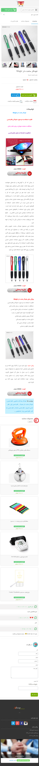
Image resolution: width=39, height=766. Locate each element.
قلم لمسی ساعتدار (19, 408)
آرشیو (30, 421)
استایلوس (18, 411)
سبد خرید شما (8, 10)
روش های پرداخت (33, 735)
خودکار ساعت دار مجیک (26, 404)
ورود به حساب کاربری (23, 760)
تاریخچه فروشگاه (34, 730)
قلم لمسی (10, 401)
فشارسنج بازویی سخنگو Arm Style (19, 556)
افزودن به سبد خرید (27, 95)
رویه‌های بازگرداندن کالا (32, 733)
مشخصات (34, 21)
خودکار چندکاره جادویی (20, 401)
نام (37, 650)
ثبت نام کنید (12, 760)
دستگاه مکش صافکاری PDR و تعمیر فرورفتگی (19, 450)
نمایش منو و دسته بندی (28, 10)
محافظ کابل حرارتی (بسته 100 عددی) (19, 521)
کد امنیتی (36, 681)
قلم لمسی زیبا (26, 411)
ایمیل (37, 657)
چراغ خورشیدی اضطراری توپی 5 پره (19, 485)
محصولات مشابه (25, 21)
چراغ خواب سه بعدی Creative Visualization (19, 592)
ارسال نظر (34, 694)
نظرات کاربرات (14, 21)
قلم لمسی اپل (14, 404)
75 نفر (13, 95)
